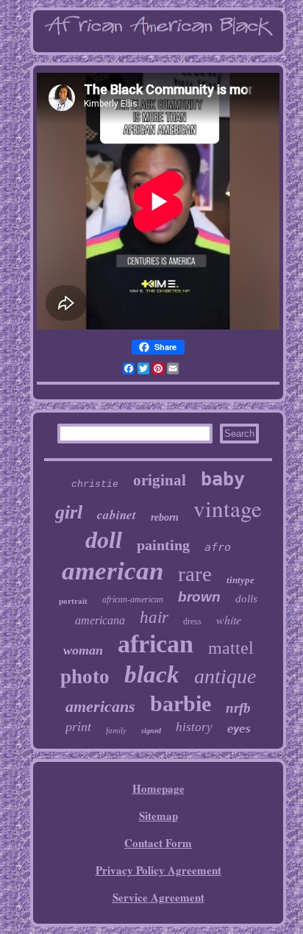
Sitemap (158, 816)
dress (192, 621)
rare (195, 573)
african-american (132, 599)
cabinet (116, 515)
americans (100, 706)
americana (100, 620)
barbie (180, 703)
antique (225, 676)
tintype (240, 579)
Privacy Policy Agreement (158, 870)
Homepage (158, 788)
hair (154, 617)
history (194, 727)
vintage (227, 508)
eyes (239, 729)
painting (163, 545)
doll (103, 540)
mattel (231, 647)
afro (217, 547)
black (151, 674)
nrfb (238, 708)
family (116, 730)
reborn (165, 517)
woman (83, 650)
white (228, 619)
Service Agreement (158, 897)
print (78, 726)
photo (85, 677)
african (155, 643)
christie (94, 484)
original (159, 480)
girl (68, 512)
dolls (246, 599)
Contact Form (158, 843)
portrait (73, 600)
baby (223, 479)
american (112, 571)
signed (151, 731)
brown (199, 597)
